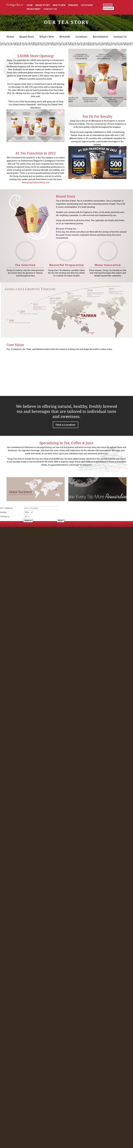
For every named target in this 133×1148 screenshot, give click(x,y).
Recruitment (34, 9)
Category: (4, 516)
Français (109, 8)
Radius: (3, 512)
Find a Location (65, 425)
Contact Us (50, 9)
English (109, 5)
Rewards (73, 5)
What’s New (59, 5)
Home (30, 5)
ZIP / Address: (6, 508)
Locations (87, 5)
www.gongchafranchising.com (35, 182)
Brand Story (42, 5)
